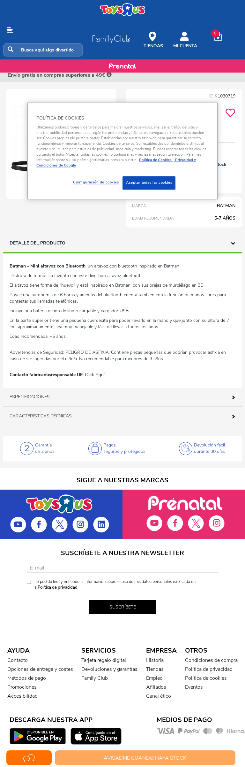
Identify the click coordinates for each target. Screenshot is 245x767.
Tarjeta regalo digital (103, 660)
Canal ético (158, 696)
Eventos (194, 687)
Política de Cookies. (156, 159)
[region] (122, 150)
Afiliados (156, 687)
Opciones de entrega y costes (40, 669)
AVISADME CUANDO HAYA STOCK (145, 758)
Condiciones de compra (211, 660)
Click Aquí (95, 375)
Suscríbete (122, 607)
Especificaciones (30, 397)
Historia (155, 660)
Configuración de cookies (96, 182)
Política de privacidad (58, 587)
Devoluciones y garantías (109, 669)
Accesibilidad (22, 696)
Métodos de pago (26, 678)
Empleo (154, 678)
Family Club (94, 678)
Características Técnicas (41, 416)
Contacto (17, 660)
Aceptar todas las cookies (149, 182)
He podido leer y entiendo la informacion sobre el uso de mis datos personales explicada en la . (114, 585)
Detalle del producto (37, 243)
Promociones (22, 687)
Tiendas (155, 669)
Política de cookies (206, 678)
